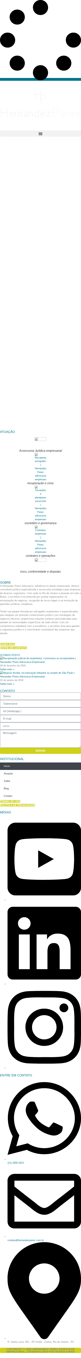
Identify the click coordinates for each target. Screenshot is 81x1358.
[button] (40, 134)
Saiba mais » (7, 669)
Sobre (7, 781)
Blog (6, 788)
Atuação (8, 773)
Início (7, 766)
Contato (8, 796)
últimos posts (10, 655)
